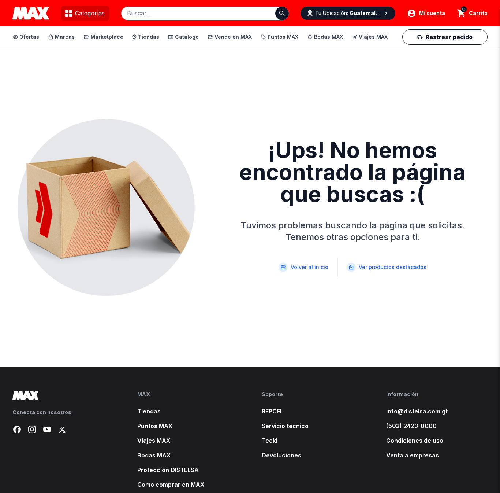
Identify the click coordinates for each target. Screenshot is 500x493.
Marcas (65, 37)
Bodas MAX (328, 37)
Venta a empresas (412, 455)
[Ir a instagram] (32, 429)
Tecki (269, 440)
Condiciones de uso (414, 440)
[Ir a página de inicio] (62, 395)
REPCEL (272, 411)
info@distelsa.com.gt (417, 411)
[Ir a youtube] (47, 429)
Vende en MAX (233, 37)
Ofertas (29, 37)
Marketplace (106, 37)
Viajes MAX (373, 37)
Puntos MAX (283, 37)
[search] (461, 13)
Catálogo (187, 37)
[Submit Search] (282, 13)
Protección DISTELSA (168, 470)
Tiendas (148, 37)
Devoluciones (281, 455)
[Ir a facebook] (17, 429)
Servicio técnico (285, 426)
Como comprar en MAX (171, 484)
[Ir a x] (62, 429)
